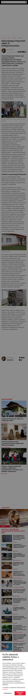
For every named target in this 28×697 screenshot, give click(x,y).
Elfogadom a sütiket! (20, 693)
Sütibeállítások (7, 693)
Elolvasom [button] (5, 689)
